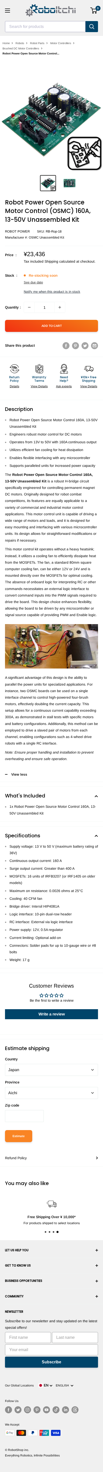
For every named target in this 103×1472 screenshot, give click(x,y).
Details (14, 386)
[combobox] (45, 26)
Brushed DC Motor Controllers (20, 48)
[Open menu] (7, 11)
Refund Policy (16, 1158)
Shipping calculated (59, 261)
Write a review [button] (51, 1014)
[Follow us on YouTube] (46, 1409)
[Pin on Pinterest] (75, 345)
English (63, 1385)
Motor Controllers (60, 43)
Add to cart (52, 326)
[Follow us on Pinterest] (37, 1409)
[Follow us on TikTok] (56, 1409)
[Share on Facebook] (66, 345)
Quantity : (13, 307)
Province (12, 1082)
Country (11, 1059)
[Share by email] (94, 345)
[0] (94, 11)
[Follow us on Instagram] (27, 1409)
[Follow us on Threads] (75, 1409)
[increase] (59, 307)
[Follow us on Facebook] (8, 1409)
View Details (39, 386)
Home (6, 43)
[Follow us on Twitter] (18, 1409)
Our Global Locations (19, 1385)
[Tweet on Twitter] (85, 345)
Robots (20, 43)
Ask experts (64, 386)
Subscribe (51, 1362)
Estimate (18, 1136)
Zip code (12, 1105)
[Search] (92, 26)
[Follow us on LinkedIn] (65, 1409)
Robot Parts (37, 43)
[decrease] (29, 307)
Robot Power (17, 231)
